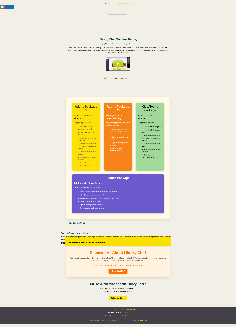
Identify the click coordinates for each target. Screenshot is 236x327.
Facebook (111, 312)
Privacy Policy (120, 316)
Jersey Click (143, 320)
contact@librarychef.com (117, 310)
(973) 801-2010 (131, 310)
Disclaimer (128, 316)
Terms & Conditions (110, 316)
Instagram (118, 312)
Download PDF (118, 271)
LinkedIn (125, 312)
